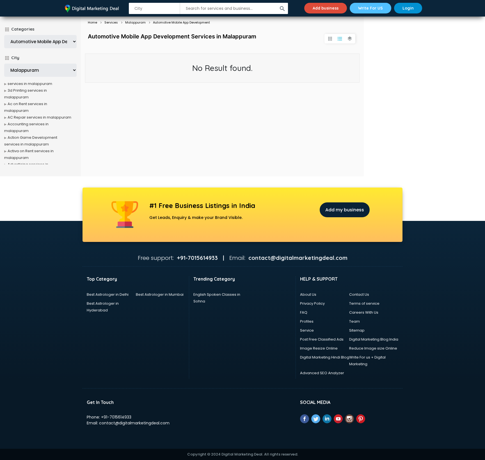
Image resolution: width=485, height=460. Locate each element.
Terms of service (364, 303)
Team (354, 321)
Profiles (307, 321)
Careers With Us (363, 312)
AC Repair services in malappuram (39, 117)
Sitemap (357, 330)
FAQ (303, 312)
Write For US (370, 8)
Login (408, 8)
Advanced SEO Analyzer (322, 373)
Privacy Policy (312, 303)
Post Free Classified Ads (322, 339)
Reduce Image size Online (373, 348)
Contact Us (359, 294)
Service (307, 330)
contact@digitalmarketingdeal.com (134, 423)
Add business (325, 8)
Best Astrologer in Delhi (108, 294)
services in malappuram (30, 83)
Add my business (344, 210)
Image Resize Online (319, 348)
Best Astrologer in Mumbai (160, 294)
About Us (308, 294)
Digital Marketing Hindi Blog (324, 357)
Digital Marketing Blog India (373, 339)
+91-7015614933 (116, 417)
